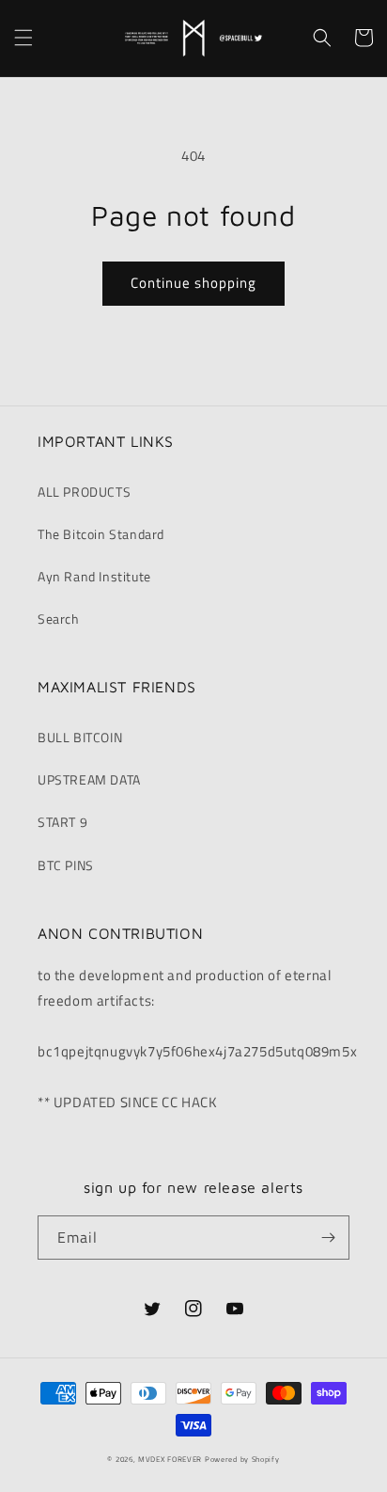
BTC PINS (66, 865)
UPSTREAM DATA (89, 779)
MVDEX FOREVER (170, 1459)
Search (59, 618)
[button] (23, 37)
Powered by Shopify (242, 1459)
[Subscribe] (327, 1237)
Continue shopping (193, 283)
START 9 (62, 822)
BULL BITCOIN (80, 737)
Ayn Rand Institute (94, 576)
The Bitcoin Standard (101, 534)
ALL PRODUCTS (84, 491)
